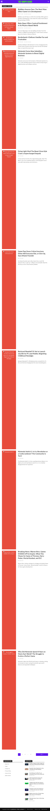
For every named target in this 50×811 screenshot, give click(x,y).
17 (30, 754)
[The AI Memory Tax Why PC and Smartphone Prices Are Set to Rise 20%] (26, 774)
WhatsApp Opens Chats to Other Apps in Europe (36, 799)
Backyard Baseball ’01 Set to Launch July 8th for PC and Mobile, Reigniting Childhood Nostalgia (32, 354)
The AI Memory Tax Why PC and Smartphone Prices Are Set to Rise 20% (36, 774)
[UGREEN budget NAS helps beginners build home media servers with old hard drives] (26, 783)
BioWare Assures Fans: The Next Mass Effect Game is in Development (32, 10)
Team (6, 766)
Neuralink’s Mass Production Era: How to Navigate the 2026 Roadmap (36, 769)
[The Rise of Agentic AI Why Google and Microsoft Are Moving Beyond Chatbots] (26, 764)
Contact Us (7, 768)
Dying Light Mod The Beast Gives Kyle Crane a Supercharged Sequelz (32, 152)
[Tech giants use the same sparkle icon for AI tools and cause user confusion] (26, 789)
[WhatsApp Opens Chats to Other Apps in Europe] (26, 799)
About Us (7, 764)
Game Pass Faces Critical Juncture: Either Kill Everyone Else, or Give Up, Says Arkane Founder (32, 254)
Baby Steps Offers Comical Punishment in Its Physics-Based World (32, 24)
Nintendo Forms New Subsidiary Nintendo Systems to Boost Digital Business (31, 53)
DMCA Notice (8, 775)
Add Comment (28, 14)
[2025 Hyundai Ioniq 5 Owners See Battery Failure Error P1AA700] (26, 778)
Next (42, 754)
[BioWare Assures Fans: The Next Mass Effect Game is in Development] (26, 794)
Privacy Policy (8, 771)
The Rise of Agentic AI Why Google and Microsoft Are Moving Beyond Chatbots (36, 764)
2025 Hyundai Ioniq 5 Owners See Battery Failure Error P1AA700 (35, 779)
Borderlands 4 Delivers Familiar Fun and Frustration (33, 38)
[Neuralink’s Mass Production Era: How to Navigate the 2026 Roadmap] (26, 769)
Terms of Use (8, 773)
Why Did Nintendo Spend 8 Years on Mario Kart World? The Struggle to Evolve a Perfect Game (32, 654)
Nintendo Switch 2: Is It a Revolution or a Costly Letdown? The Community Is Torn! (33, 454)
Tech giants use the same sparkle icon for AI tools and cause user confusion (36, 789)
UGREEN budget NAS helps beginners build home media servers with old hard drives (36, 783)
